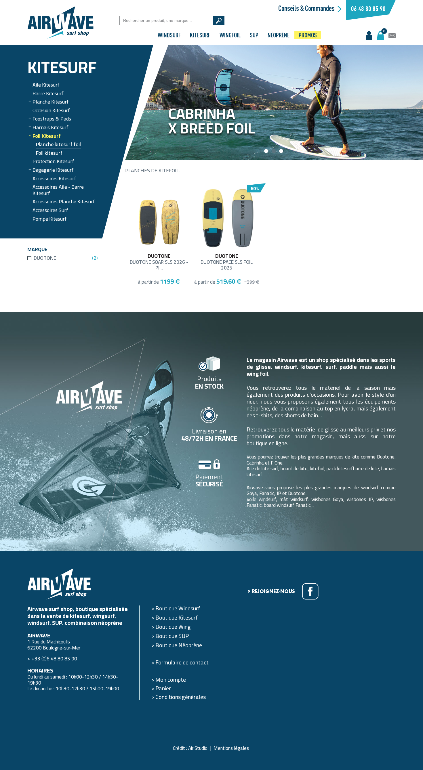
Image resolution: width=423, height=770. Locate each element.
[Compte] (369, 35)
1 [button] (267, 151)
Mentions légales (231, 748)
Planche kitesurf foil (58, 144)
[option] (274, 102)
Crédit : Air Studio (190, 748)
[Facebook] (310, 591)
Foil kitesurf (49, 153)
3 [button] (282, 151)
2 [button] (274, 151)
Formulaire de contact (182, 662)
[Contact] (392, 35)
